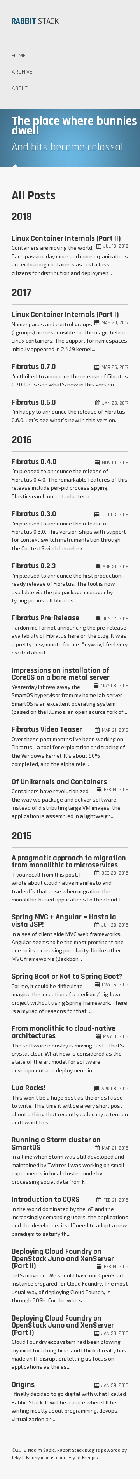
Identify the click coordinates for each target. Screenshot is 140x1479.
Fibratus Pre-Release (45, 618)
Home (19, 56)
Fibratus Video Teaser (47, 729)
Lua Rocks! (29, 1088)
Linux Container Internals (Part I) (65, 315)
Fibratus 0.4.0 (34, 462)
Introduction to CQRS (46, 1199)
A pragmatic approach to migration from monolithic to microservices (69, 861)
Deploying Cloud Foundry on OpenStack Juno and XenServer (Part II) (63, 1258)
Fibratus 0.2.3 (34, 566)
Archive (22, 72)
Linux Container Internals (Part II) (66, 238)
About (20, 88)
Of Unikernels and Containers (59, 782)
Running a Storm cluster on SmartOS (56, 1143)
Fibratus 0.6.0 (34, 402)
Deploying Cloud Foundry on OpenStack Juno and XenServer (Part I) (63, 1325)
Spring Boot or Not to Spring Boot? (67, 976)
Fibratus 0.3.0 (34, 514)
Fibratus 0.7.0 (34, 367)
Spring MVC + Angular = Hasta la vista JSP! (64, 920)
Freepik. (90, 1457)
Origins (23, 1385)
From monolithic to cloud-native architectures (64, 1032)
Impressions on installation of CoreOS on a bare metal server (61, 674)
